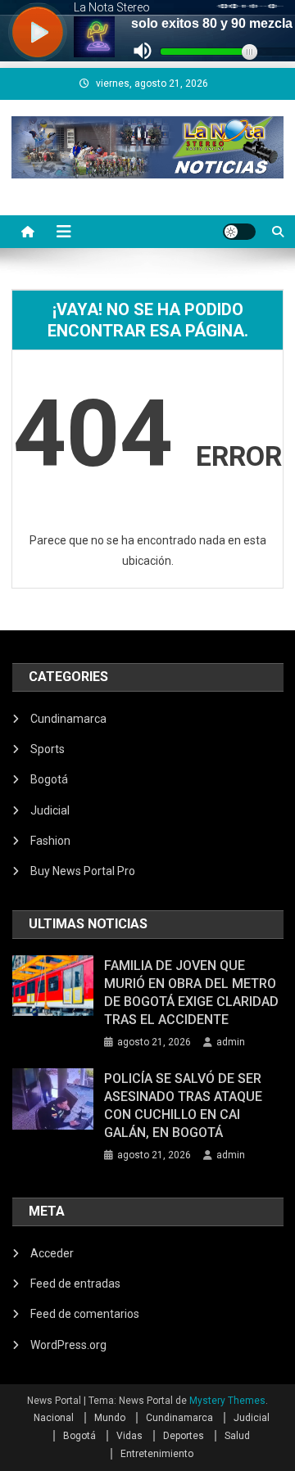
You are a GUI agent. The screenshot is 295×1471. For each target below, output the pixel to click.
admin (230, 1042)
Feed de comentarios (84, 1313)
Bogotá (49, 779)
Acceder (52, 1253)
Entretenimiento (156, 1454)
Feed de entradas (75, 1283)
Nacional (54, 1418)
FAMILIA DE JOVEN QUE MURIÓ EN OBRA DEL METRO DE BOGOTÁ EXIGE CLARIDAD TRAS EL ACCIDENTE (191, 992)
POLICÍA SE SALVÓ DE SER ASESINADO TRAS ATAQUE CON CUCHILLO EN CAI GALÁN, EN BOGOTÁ (183, 1105)
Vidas (129, 1436)
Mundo (109, 1418)
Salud (237, 1436)
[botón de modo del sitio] (239, 231)
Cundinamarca (68, 718)
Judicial (50, 810)
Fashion (50, 840)
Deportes (183, 1436)
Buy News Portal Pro (82, 871)
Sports (47, 749)
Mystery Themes (227, 1400)
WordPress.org (68, 1344)
